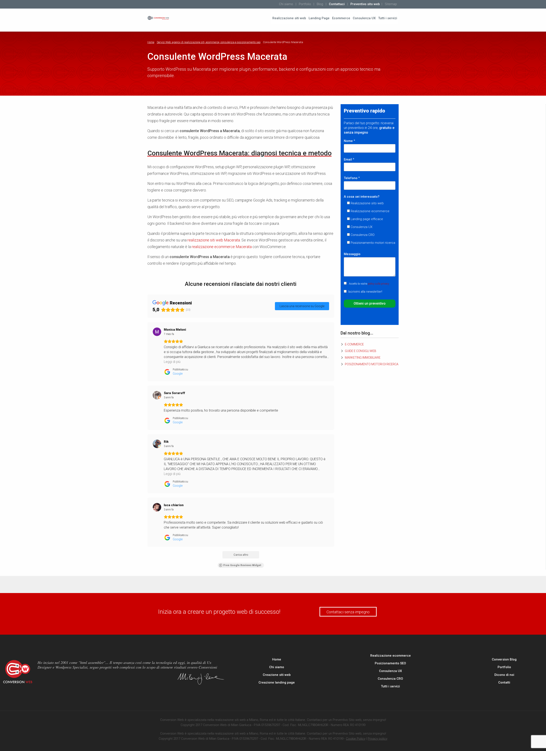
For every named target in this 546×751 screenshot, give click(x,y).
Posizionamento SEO (390, 663)
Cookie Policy (355, 739)
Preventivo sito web (365, 4)
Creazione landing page (276, 682)
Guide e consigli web (360, 351)
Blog (320, 4)
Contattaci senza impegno (348, 612)
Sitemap (391, 4)
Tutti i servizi (387, 18)
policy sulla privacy (378, 283)
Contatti (504, 682)
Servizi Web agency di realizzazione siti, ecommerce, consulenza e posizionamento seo (208, 42)
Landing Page (319, 18)
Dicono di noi (504, 675)
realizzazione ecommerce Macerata (222, 246)
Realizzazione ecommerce (390, 655)
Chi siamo (286, 4)
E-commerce (354, 344)
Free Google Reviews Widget (242, 565)
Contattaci (337, 4)
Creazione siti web (277, 675)
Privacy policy (377, 739)
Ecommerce (341, 18)
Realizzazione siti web (289, 18)
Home (150, 42)
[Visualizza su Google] (157, 331)
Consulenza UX (364, 18)
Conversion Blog (504, 659)
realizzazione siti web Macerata (213, 240)
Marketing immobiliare (362, 357)
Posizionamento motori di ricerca (371, 364)
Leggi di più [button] (172, 362)
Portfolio (305, 4)
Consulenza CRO (390, 679)
